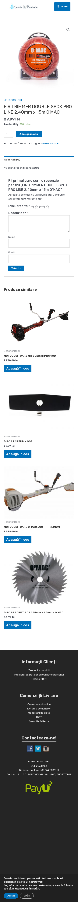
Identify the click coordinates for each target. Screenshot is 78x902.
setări (35, 888)
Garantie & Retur (39, 721)
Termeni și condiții (39, 670)
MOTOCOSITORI (13, 99)
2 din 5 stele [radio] (36, 206)
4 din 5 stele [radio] (43, 206)
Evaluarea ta (19, 206)
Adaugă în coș (29, 133)
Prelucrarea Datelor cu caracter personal (39, 674)
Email (11, 252)
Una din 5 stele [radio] (32, 206)
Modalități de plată (39, 712)
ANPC (39, 717)
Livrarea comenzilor (39, 708)
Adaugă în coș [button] (17, 368)
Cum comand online (39, 704)
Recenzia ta (18, 213)
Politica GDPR (39, 678)
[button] (68, 29)
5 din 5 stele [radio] (47, 206)
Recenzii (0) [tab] (12, 159)
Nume (11, 236)
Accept (11, 895)
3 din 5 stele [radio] (40, 206)
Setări (27, 895)
